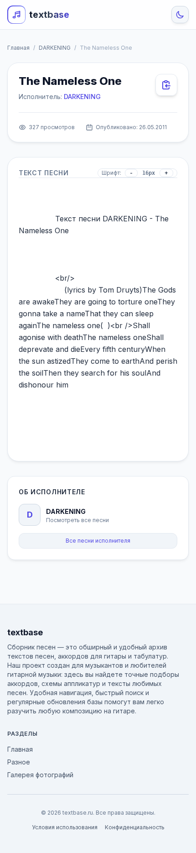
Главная (18, 47)
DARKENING (55, 47)
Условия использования (65, 827)
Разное (18, 762)
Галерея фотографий (40, 775)
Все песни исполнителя (98, 540)
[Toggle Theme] (180, 14)
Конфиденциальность (135, 827)
